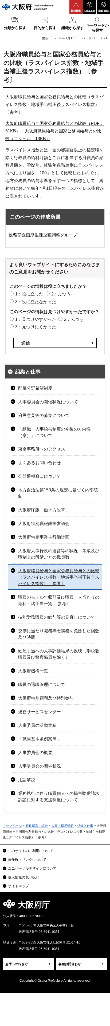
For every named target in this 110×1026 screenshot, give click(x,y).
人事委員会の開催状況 (39, 766)
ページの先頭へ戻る (99, 906)
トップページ (12, 826)
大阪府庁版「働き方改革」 (43, 510)
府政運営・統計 (36, 826)
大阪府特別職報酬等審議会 (43, 523)
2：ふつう (61, 294)
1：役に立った (29, 294)
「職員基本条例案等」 (39, 739)
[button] (76, 7)
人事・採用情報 (62, 826)
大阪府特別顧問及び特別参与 (46, 698)
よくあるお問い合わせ (39, 462)
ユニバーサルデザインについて (32, 868)
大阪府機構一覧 (33, 671)
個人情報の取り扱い (23, 877)
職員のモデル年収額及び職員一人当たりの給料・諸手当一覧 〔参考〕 (58, 600)
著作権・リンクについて (27, 860)
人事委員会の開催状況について (48, 402)
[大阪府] (27, 7)
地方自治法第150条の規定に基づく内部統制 (58, 493)
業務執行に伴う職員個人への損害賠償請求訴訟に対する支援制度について (58, 796)
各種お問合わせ (69, 964)
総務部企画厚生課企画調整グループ (43, 235)
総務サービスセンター (39, 711)
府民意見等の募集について (43, 415)
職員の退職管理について (41, 684)
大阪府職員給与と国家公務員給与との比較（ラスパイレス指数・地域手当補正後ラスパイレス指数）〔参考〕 (58, 577)
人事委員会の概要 (35, 752)
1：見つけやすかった (35, 319)
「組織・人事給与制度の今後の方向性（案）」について (54, 432)
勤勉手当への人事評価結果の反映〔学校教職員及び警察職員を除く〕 (58, 654)
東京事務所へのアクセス (41, 449)
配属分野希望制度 (35, 388)
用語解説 (26, 780)
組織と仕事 (28, 371)
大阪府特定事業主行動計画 (43, 537)
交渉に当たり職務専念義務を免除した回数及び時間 (58, 634)
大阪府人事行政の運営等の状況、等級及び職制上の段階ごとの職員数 (58, 553)
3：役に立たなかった (35, 301)
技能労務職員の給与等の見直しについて (56, 617)
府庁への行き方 (16, 964)
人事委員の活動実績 (37, 725)
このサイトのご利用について (30, 851)
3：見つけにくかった (35, 327)
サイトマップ (18, 886)
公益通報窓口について (39, 476)
